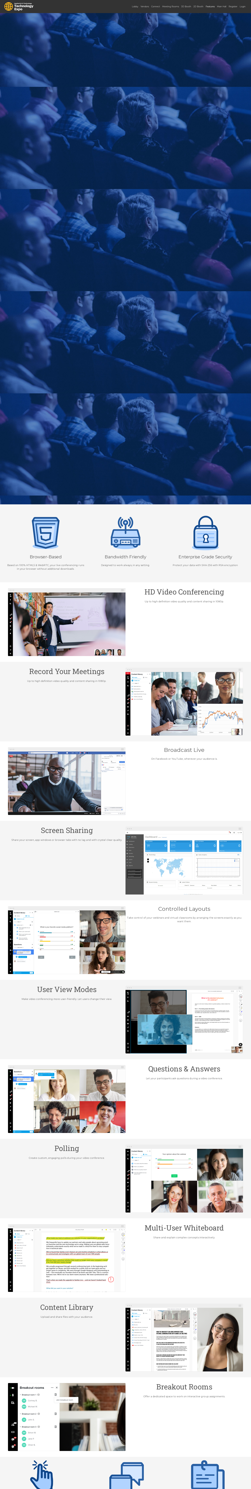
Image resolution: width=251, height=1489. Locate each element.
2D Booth (198, 6)
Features (210, 6)
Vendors (145, 6)
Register (233, 6)
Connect (155, 6)
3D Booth (186, 6)
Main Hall (221, 6)
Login (242, 6)
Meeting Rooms (170, 6)
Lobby (135, 6)
